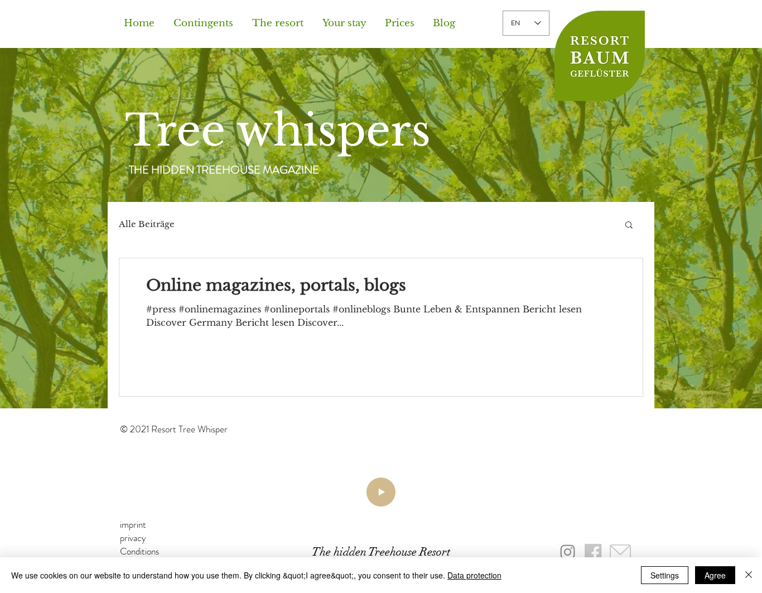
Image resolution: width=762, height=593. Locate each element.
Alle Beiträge (147, 224)
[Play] (381, 492)
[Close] (748, 575)
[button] (282, 23)
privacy (133, 537)
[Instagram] (567, 552)
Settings (664, 575)
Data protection (474, 575)
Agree (715, 575)
